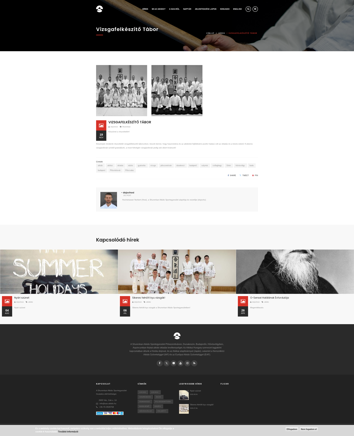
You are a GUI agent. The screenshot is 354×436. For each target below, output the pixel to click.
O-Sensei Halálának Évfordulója (269, 297)
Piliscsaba (129, 170)
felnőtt (162, 411)
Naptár (187, 9)
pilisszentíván (166, 165)
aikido (100, 165)
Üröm (229, 165)
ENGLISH (237, 9)
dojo (158, 397)
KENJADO (225, 9)
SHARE (232, 175)
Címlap (210, 33)
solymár (204, 165)
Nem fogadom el (309, 429)
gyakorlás (142, 165)
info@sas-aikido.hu (108, 403)
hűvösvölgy (240, 165)
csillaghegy (217, 165)
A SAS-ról (174, 9)
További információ (68, 431)
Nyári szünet (21, 297)
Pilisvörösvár (115, 170)
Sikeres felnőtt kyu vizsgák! (148, 297)
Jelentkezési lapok (206, 9)
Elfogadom (292, 429)
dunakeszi (180, 165)
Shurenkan (126, 127)
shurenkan (145, 397)
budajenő (193, 165)
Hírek (145, 9)
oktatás (120, 165)
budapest (101, 170)
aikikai (110, 165)
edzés (130, 165)
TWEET (245, 175)
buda (251, 165)
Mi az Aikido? (159, 9)
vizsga (153, 165)
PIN (256, 175)
